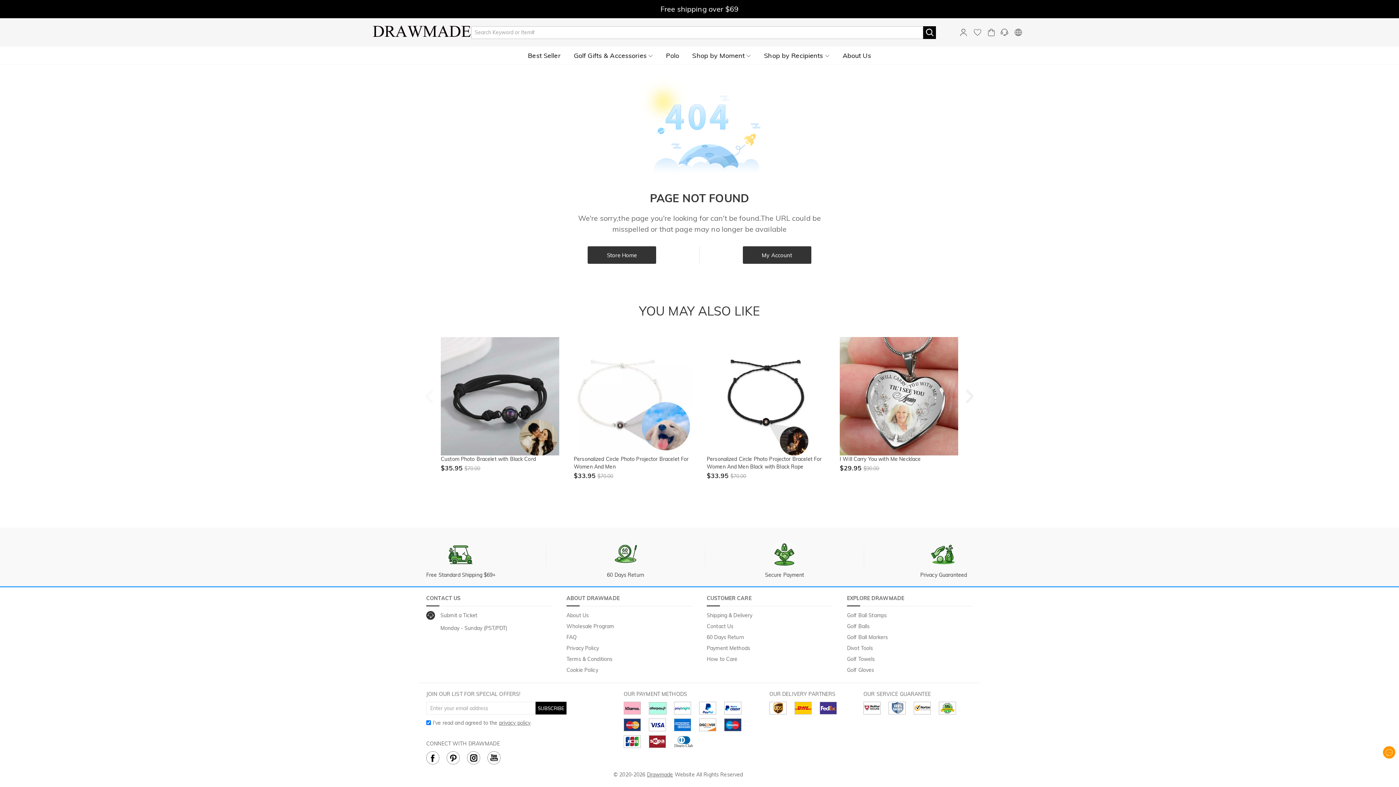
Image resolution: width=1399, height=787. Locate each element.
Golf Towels (861, 659)
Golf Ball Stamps (867, 615)
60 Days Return (725, 637)
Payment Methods (728, 648)
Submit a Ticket (458, 615)
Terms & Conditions (589, 659)
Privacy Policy (583, 648)
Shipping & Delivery (730, 615)
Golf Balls (858, 626)
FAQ (572, 637)
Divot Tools (860, 648)
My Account (777, 255)
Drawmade (660, 774)
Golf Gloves (860, 670)
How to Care (722, 659)
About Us (578, 615)
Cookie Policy (582, 670)
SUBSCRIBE (551, 708)
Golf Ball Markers (867, 637)
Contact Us (720, 626)
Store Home (622, 255)
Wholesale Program (590, 626)
